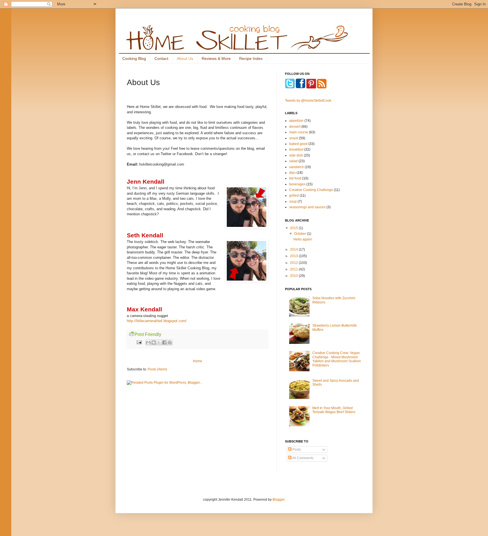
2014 (294, 249)
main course (298, 132)
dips (292, 173)
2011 (294, 269)
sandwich (296, 167)
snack (293, 138)
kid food (295, 178)
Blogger (278, 500)
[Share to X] (159, 342)
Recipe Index (251, 58)
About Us (185, 58)
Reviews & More (216, 58)
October (300, 234)
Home (197, 361)
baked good (298, 144)
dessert (294, 127)
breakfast (296, 149)
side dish (296, 155)
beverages (297, 184)
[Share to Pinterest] (170, 342)
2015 (294, 228)
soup (293, 201)
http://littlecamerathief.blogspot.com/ (157, 321)
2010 (294, 276)
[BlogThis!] (153, 342)
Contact (161, 58)
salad (293, 161)
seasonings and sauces (307, 207)
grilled (294, 196)
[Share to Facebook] (164, 342)
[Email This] (148, 342)
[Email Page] (139, 342)
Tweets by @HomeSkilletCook (308, 101)
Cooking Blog (134, 58)
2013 (294, 256)
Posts (296, 450)
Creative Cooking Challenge (311, 190)
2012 (294, 263)
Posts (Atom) (157, 369)
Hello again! (302, 239)
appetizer (296, 121)
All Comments (302, 458)
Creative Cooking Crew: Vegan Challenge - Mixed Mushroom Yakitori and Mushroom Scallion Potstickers (336, 359)
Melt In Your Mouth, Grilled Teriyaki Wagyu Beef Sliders (333, 410)
